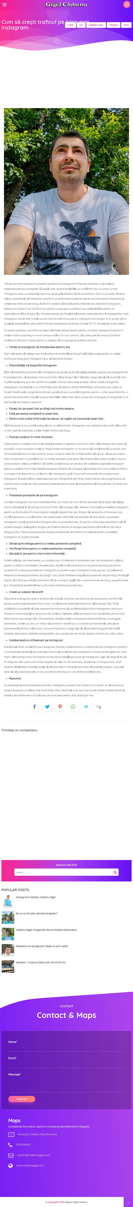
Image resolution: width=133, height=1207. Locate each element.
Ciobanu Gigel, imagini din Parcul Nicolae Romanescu (46, 929)
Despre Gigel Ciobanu (76, 1202)
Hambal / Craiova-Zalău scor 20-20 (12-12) (40, 962)
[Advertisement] (66, 78)
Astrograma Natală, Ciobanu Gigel (36, 897)
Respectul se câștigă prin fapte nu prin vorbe (42, 946)
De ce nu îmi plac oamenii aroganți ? (36, 913)
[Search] (115, 871)
